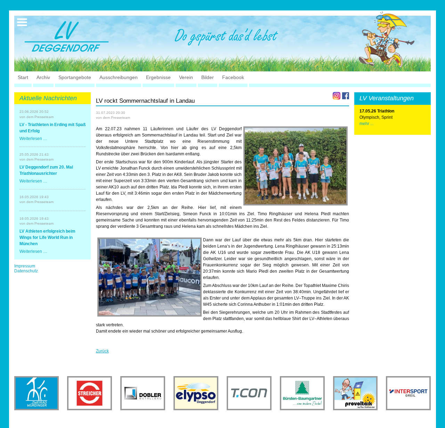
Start (23, 77)
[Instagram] (336, 96)
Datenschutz (26, 271)
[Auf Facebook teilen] (345, 95)
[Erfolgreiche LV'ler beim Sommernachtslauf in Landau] (149, 277)
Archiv (43, 77)
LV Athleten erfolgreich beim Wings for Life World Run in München (47, 237)
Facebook (233, 77)
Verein (186, 77)
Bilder (207, 77)
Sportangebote (74, 77)
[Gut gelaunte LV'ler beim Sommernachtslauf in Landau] (295, 165)
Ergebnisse (158, 77)
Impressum (24, 266)
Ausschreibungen (118, 77)
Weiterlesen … (33, 138)
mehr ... (366, 123)
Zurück (102, 351)
